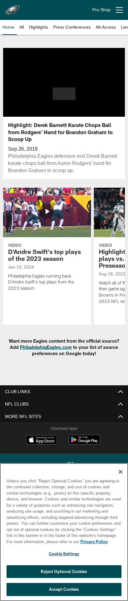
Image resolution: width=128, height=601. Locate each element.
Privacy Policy (40, 541)
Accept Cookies (64, 589)
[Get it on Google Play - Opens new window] (84, 442)
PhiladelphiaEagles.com (46, 347)
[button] (64, 97)
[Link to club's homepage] (12, 7)
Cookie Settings (64, 553)
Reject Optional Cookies (64, 571)
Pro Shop (101, 9)
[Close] (120, 472)
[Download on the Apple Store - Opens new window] (41, 440)
